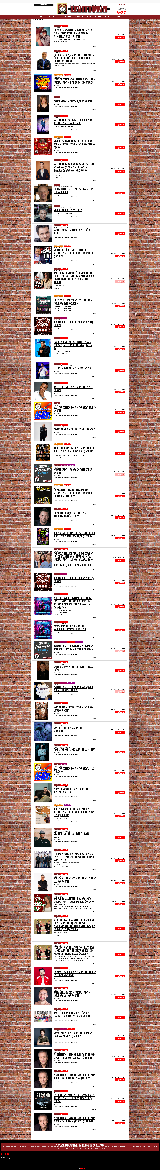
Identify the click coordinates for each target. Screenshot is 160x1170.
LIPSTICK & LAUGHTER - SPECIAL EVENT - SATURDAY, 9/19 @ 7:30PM (73, 302)
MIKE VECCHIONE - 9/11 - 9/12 (68, 210)
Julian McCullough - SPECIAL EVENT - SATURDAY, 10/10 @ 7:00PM (71, 514)
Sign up (152, 1)
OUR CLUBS (117, 17)
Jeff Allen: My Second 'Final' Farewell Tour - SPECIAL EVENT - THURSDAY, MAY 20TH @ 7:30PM (74, 1098)
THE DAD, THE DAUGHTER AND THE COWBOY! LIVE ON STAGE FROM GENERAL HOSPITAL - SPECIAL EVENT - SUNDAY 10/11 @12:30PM (74, 556)
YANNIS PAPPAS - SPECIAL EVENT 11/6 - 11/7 (74, 749)
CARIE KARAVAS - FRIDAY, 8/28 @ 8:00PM (73, 101)
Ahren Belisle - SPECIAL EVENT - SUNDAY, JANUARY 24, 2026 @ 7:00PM (73, 1035)
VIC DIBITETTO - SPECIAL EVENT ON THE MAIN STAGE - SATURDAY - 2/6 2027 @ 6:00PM (74, 1056)
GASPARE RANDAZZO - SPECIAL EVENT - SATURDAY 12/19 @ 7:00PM (72, 994)
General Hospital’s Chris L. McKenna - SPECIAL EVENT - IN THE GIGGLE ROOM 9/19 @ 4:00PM (74, 253)
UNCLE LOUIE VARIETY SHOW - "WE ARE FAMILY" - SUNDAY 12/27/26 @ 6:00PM (72, 1014)
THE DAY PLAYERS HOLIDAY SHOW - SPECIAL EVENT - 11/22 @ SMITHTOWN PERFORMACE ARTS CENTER (74, 857)
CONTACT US (108, 17)
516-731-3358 (122, 5)
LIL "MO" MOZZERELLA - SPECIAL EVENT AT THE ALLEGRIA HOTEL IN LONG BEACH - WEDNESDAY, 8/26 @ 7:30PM (73, 33)
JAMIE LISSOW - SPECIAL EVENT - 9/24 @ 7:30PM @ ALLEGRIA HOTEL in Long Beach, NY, (73, 345)
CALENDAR (51, 17)
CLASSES (89, 17)
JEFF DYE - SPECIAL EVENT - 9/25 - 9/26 (72, 368)
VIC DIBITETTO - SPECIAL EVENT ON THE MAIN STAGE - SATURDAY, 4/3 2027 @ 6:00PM (74, 1076)
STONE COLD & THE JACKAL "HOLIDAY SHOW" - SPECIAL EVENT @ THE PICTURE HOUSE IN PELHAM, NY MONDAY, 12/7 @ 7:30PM (74, 950)
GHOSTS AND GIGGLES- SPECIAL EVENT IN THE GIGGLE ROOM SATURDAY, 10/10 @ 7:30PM (74, 535)
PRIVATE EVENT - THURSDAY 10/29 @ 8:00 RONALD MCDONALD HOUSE (73, 689)
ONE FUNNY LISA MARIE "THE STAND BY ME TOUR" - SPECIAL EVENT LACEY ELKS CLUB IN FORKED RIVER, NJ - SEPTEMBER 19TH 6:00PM (74, 277)
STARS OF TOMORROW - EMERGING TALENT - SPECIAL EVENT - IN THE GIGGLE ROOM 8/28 (74, 81)
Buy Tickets (120, 37)
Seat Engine (82, 1168)
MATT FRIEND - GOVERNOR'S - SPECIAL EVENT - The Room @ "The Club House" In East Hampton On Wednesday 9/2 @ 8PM (75, 167)
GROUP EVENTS (79, 17)
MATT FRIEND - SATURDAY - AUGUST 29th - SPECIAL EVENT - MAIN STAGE (74, 122)
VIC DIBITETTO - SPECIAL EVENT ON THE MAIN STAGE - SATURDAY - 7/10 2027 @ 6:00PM (74, 1120)
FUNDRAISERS (67, 17)
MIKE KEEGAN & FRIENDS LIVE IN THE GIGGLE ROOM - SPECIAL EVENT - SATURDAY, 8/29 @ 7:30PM (74, 144)
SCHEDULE (42, 17)
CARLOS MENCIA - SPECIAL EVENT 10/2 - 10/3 (75, 429)
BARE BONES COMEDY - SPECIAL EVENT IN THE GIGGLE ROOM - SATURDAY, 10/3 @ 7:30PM (75, 450)
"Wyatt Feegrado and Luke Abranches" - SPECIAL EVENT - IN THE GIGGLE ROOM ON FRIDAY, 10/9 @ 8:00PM (73, 493)
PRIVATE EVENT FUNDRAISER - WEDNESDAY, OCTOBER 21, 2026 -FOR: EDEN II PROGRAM (73, 648)
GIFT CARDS (98, 17)
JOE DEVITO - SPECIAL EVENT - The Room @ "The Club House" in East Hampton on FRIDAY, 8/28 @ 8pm (74, 58)
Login (157, 1)
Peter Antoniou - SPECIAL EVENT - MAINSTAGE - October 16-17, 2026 (70, 628)
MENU (59, 17)
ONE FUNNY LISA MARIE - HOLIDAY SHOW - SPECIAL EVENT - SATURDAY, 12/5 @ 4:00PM (74, 900)
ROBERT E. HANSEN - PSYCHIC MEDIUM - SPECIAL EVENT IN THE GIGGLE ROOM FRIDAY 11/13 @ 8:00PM (74, 812)
